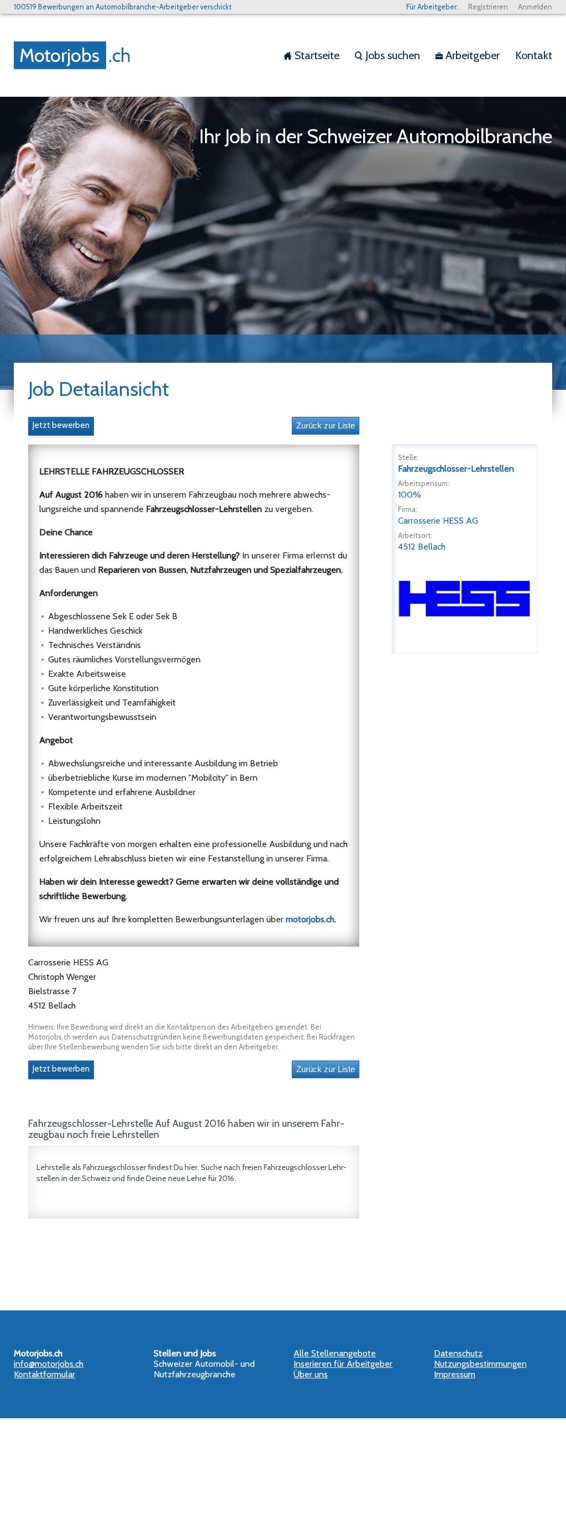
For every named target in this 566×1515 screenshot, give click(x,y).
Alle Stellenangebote (335, 1353)
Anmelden (535, 6)
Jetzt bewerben (61, 425)
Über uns (311, 1374)
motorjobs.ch (310, 919)
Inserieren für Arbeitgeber (343, 1364)
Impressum (454, 1374)
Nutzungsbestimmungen (480, 1364)
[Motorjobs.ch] (74, 55)
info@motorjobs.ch (48, 1364)
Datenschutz (458, 1353)
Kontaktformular (44, 1374)
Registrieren (488, 6)
